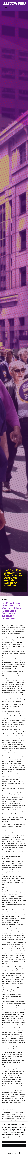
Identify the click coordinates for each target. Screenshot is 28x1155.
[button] (6, 7)
